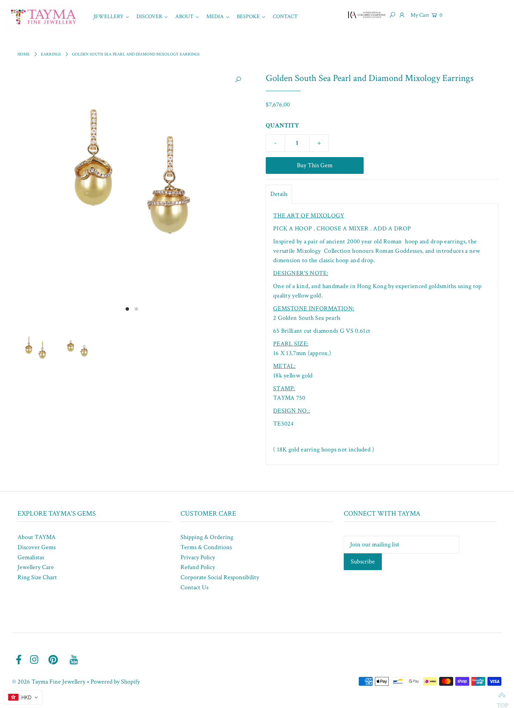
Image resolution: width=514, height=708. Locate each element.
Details (278, 194)
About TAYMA (36, 537)
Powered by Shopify (115, 682)
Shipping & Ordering (206, 537)
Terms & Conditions (206, 547)
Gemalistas (30, 557)
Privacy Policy (197, 557)
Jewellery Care (35, 567)
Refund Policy (197, 567)
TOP (502, 696)
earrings (51, 54)
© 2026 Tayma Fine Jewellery (48, 682)
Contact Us (194, 587)
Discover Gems (36, 547)
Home (23, 54)
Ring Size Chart (37, 577)
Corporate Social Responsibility (219, 577)
